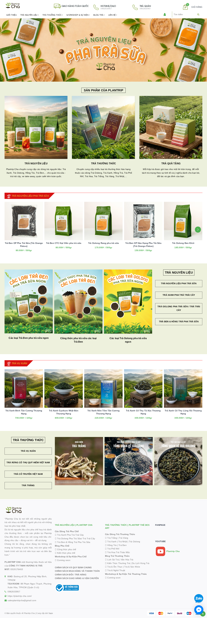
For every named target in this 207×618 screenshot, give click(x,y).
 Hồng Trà (111, 545)
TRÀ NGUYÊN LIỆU (36, 163)
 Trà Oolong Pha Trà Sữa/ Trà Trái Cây (75, 538)
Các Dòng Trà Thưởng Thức (120, 534)
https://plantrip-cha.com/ (20, 596)
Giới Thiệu (11, 15)
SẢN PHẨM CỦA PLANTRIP (103, 90)
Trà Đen (123, 545)
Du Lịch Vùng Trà (140, 563)
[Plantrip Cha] (103, 50)
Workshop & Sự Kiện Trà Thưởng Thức (126, 574)
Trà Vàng (123, 538)
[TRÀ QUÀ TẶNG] (170, 127)
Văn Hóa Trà (127, 559)
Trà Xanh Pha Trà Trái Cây (179, 295)
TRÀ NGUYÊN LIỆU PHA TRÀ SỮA (30, 196)
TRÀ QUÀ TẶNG (170, 163)
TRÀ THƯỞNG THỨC (103, 163)
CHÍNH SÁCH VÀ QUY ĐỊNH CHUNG (73, 567)
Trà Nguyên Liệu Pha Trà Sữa (179, 283)
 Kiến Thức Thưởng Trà (117, 563)
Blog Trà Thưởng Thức (117, 556)
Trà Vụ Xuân (28, 451)
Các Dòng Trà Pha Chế (67, 531)
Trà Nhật (122, 541)
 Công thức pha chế (65, 549)
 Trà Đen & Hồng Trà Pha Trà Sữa (72, 542)
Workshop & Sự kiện (77, 15)
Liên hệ (112, 15)
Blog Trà (98, 15)
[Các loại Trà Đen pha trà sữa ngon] (29, 301)
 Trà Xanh (111, 541)
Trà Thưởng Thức (52, 15)
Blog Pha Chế (62, 546)
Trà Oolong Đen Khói (183, 243)
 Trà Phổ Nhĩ (112, 548)
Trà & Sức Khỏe (132, 567)
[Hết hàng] (60, 420)
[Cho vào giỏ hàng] (20, 420)
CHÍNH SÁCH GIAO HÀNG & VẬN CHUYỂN (77, 578)
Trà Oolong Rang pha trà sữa (103, 243)
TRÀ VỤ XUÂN (19, 363)
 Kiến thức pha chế (65, 553)
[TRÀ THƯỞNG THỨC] (103, 127)
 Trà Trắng (111, 538)
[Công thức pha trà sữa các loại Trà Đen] (78, 301)
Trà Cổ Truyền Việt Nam (28, 474)
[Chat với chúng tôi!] (198, 609)
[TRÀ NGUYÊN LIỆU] (36, 127)
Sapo (50, 613)
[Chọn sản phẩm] (20, 253)
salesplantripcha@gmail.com (22, 600)
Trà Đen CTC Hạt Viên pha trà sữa (63, 243)
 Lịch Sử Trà (112, 559)
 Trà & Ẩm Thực (113, 567)
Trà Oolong (134, 541)
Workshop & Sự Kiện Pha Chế (71, 556)
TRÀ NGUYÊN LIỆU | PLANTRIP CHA (73, 525)
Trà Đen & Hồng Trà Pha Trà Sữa (179, 321)
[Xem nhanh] (27, 253)
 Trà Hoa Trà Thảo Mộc (117, 552)
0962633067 (14, 591)
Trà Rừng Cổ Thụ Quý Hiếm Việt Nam (28, 462)
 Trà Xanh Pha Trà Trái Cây (69, 535)
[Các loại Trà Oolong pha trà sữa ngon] (128, 301)
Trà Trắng (28, 485)
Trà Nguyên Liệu (29, 15)
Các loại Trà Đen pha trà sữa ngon (29, 338)
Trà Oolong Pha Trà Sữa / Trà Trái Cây (178, 308)
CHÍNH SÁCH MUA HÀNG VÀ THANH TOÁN (77, 571)
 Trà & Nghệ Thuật (115, 570)
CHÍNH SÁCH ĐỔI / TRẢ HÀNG (70, 574)
